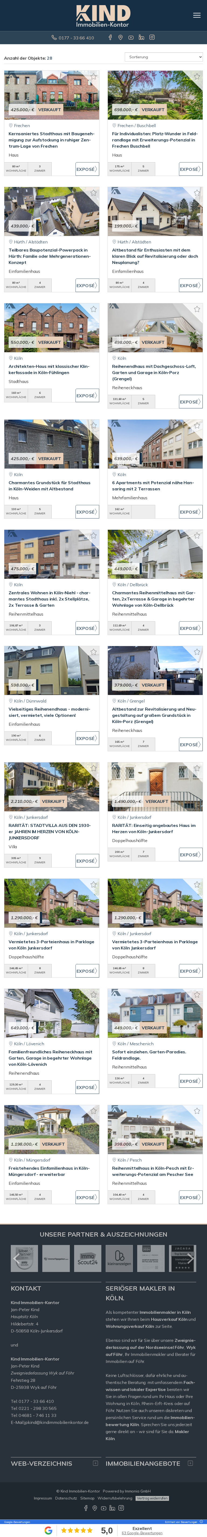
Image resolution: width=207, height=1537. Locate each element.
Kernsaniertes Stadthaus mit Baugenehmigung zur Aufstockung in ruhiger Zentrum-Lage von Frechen (52, 140)
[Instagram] (152, 37)
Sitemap (87, 1498)
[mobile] (197, 15)
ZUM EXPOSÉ (87, 169)
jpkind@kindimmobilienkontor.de (56, 1422)
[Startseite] (103, 15)
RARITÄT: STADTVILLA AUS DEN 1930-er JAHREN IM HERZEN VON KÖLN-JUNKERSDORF (50, 831)
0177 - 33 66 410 (76, 37)
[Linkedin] (142, 37)
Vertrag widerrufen (152, 1498)
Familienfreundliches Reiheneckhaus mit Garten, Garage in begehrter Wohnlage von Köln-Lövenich (50, 1058)
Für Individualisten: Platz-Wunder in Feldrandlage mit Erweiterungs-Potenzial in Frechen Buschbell (155, 140)
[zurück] (17, 1258)
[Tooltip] (200, 1522)
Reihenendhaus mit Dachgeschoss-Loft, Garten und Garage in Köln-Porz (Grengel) (154, 372)
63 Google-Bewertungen (142, 1533)
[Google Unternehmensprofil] (121, 37)
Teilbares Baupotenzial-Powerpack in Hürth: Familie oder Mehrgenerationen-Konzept (50, 256)
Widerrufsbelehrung (115, 1498)
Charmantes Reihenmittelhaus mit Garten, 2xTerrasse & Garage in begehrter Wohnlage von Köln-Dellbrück (153, 599)
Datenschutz (66, 1498)
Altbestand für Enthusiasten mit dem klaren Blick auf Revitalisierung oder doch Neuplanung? (155, 256)
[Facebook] (111, 37)
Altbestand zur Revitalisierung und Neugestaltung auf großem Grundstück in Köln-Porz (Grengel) (154, 715)
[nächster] (190, 1258)
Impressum (43, 1498)
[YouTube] (131, 37)
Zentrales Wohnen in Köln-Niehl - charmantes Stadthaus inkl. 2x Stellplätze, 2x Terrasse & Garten (50, 599)
